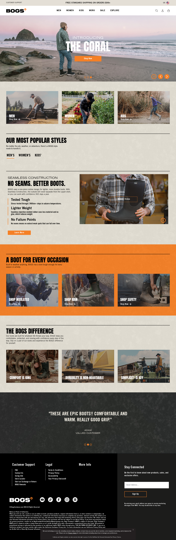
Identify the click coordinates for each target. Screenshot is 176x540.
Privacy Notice (72, 533)
